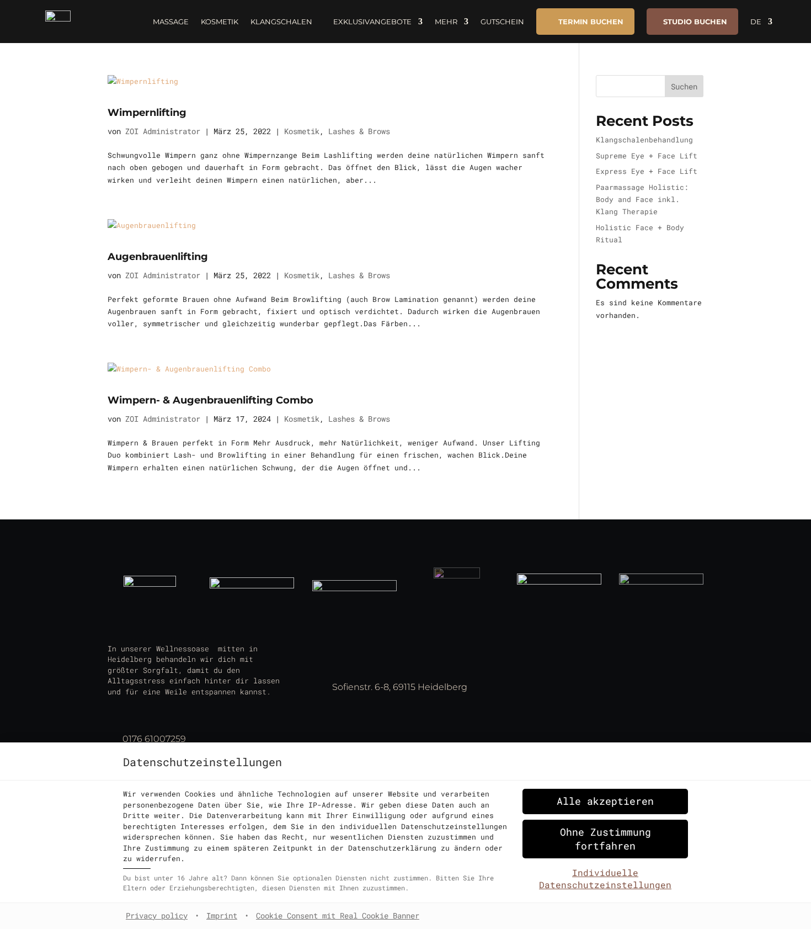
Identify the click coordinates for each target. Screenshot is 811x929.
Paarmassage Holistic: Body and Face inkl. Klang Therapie (642, 199)
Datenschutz (551, 680)
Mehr (446, 21)
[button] (605, 801)
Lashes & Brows (359, 131)
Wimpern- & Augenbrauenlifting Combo (210, 400)
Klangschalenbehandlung (644, 140)
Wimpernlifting (147, 113)
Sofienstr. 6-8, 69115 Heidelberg (399, 687)
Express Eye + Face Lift (646, 171)
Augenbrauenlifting (158, 257)
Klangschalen (281, 21)
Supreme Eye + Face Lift (646, 156)
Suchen (684, 86)
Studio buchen (695, 21)
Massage (171, 21)
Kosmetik (219, 21)
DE (755, 21)
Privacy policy (157, 915)
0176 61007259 (154, 739)
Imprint (221, 915)
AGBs (536, 696)
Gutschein (502, 21)
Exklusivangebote (372, 21)
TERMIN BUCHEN (590, 21)
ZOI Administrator (162, 131)
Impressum (547, 665)
